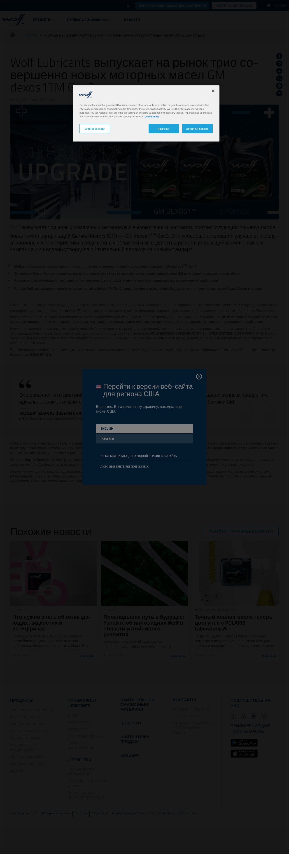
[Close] (213, 91)
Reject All (164, 128)
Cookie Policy (152, 116)
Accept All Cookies (197, 128)
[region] (146, 113)
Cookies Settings (95, 128)
